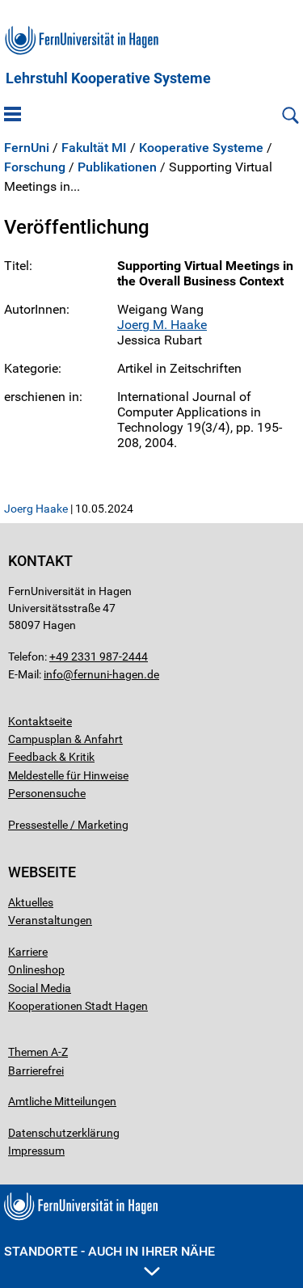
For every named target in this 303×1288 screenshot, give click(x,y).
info (53, 674)
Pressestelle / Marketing (68, 824)
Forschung (34, 167)
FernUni (26, 148)
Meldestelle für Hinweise (68, 775)
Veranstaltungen (50, 920)
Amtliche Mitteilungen (62, 1101)
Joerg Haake (36, 508)
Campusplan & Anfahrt (65, 739)
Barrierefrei (36, 1070)
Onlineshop (36, 969)
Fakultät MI (94, 148)
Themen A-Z (38, 1051)
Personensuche (47, 793)
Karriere (28, 951)
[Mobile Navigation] (12, 116)
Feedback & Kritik (51, 756)
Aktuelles (30, 902)
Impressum (36, 1150)
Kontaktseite (40, 721)
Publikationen (117, 167)
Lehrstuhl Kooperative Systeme (108, 78)
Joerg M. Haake (162, 324)
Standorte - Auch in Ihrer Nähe (109, 1251)
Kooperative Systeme (201, 148)
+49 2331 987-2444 (98, 656)
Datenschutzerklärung (64, 1132)
